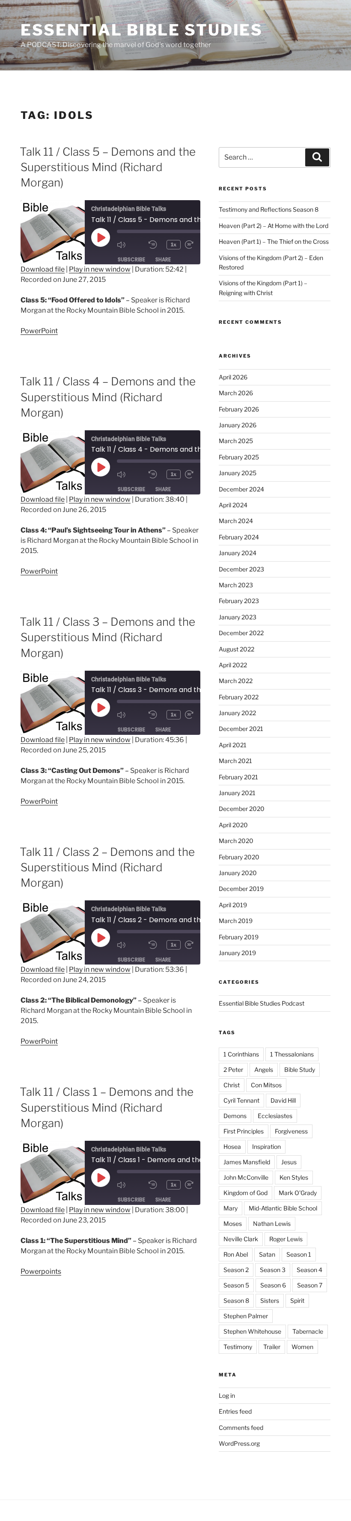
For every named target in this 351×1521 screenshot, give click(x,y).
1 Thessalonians (292, 1054)
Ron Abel (235, 1254)
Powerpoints (41, 1271)
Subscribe (131, 259)
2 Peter (233, 1069)
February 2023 (239, 600)
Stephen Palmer (245, 1316)
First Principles (243, 1131)
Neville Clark (240, 1239)
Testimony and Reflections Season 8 (268, 209)
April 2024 (233, 505)
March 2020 (236, 840)
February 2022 (239, 697)
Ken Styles (294, 1177)
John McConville (245, 1177)
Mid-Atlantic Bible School (283, 1208)
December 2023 (241, 569)
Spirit (297, 1300)
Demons (235, 1115)
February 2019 (239, 937)
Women (302, 1346)
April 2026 (233, 377)
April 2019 (233, 904)
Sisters (269, 1300)
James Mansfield (246, 1162)
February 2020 (239, 857)
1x (173, 244)
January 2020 (238, 872)
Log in (227, 1395)
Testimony (237, 1346)
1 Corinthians (241, 1054)
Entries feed (235, 1411)
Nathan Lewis (272, 1223)
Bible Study (299, 1069)
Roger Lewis (286, 1239)
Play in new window (100, 269)
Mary (230, 1208)
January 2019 (237, 952)
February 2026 (239, 409)
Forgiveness (291, 1131)
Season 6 (273, 1285)
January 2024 (237, 552)
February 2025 (239, 457)
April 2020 (233, 825)
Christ (231, 1085)
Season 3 (273, 1269)
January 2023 (237, 617)
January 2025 (237, 472)
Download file (43, 269)
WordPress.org (239, 1443)
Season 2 (236, 1269)
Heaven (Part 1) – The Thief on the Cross (274, 241)
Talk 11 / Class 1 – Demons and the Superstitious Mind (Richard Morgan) (106, 1107)
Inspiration (266, 1146)
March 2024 (236, 520)
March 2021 (235, 760)
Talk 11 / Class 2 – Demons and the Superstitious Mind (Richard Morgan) (107, 867)
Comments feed (241, 1427)
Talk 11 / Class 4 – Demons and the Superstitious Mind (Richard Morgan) (108, 397)
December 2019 (241, 888)
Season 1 (298, 1254)
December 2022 (241, 632)
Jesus (289, 1162)
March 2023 (236, 585)
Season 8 (236, 1300)
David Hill (283, 1100)
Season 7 (309, 1285)
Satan (267, 1254)
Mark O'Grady (298, 1192)
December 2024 (241, 489)
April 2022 (233, 665)
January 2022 (237, 712)
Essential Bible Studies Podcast (261, 1003)
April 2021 (233, 745)
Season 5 (236, 1285)
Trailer (271, 1346)
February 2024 (239, 537)
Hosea (232, 1146)
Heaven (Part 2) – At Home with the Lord (273, 225)
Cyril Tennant (241, 1100)
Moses (232, 1223)
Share (163, 259)
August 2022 (236, 649)
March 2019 (236, 920)
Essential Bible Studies (142, 30)
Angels (263, 1069)
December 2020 (242, 808)
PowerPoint (39, 331)
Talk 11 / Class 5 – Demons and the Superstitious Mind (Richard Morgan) (108, 167)
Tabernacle (307, 1331)
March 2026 (236, 393)
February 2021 (238, 777)
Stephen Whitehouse (252, 1331)
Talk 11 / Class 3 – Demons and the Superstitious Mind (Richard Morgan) (107, 637)
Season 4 (309, 1269)
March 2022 (236, 680)
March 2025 (236, 440)
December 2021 (241, 728)
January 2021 (237, 792)
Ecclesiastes (275, 1115)
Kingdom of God (245, 1192)
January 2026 (237, 425)
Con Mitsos (266, 1085)
